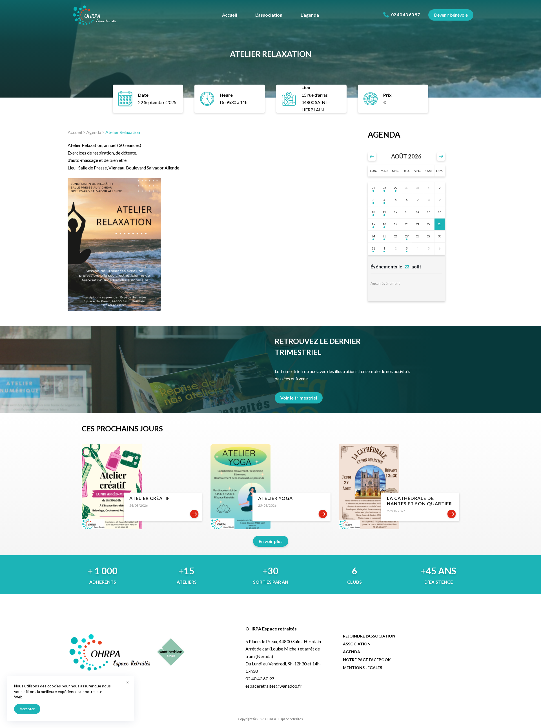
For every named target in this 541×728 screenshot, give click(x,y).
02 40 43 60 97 (405, 14)
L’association (268, 14)
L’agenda (310, 14)
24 (373, 236)
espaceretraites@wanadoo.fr (273, 686)
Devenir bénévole (451, 14)
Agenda (93, 132)
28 (384, 187)
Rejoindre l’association (369, 636)
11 (384, 212)
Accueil (229, 14)
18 (384, 224)
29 (395, 187)
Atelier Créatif (149, 498)
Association (357, 643)
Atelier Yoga (275, 498)
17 (373, 224)
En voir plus (271, 541)
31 (373, 248)
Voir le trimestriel (298, 397)
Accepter (27, 709)
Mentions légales (362, 667)
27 (373, 187)
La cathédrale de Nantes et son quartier (419, 500)
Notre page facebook (367, 659)
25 (384, 236)
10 (373, 212)
